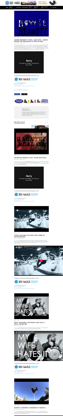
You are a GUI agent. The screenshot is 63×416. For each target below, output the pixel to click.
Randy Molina (46, 162)
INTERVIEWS (25, 7)
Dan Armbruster (32, 48)
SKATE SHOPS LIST (44, 7)
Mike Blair (31, 163)
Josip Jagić (16, 159)
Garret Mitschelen (17, 163)
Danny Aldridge (36, 411)
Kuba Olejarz (16, 240)
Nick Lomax (16, 411)
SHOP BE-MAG (36, 7)
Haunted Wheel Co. (37, 161)
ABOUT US (30, 7)
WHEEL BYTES (11, 7)
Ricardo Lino (16, 327)
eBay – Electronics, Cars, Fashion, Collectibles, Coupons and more (24, 201)
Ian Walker (42, 162)
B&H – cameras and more (18, 84)
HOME (7, 7)
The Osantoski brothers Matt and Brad (20, 161)
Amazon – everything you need (19, 83)
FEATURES (18, 7)
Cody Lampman (27, 163)
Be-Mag (15, 238)
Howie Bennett (27, 45)
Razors (32, 46)
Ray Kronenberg (39, 163)
